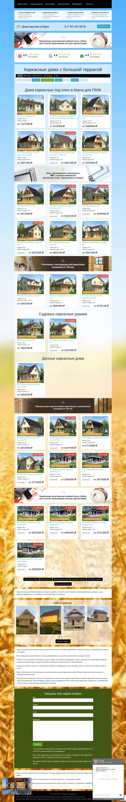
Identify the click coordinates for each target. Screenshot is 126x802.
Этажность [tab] (38, 76)
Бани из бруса (50, 4)
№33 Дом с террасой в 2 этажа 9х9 (29, 296)
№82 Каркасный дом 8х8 (90, 206)
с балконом (36, 80)
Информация (76, 4)
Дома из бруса (23, 4)
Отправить (37, 744)
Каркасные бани (63, 4)
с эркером (58, 80)
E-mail (34, 712)
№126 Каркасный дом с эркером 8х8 (95, 438)
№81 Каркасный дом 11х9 (26, 206)
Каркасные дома (36, 4)
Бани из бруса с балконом (94, 579)
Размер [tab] (28, 76)
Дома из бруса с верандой (31, 579)
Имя (34, 697)
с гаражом (75, 80)
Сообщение (36, 719)
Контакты (89, 4)
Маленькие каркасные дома (61, 579)
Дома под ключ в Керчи (35, 26)
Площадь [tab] (49, 76)
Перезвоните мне (104, 26)
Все (56, 76)
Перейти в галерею (63, 641)
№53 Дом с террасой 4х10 (26, 116)
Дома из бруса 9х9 (46, 579)
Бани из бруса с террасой (78, 579)
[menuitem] (22, 4)
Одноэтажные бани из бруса (63, 584)
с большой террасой (47, 80)
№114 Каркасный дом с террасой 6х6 (30, 474)
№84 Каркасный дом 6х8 (25, 340)
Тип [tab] (20, 76)
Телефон (35, 704)
